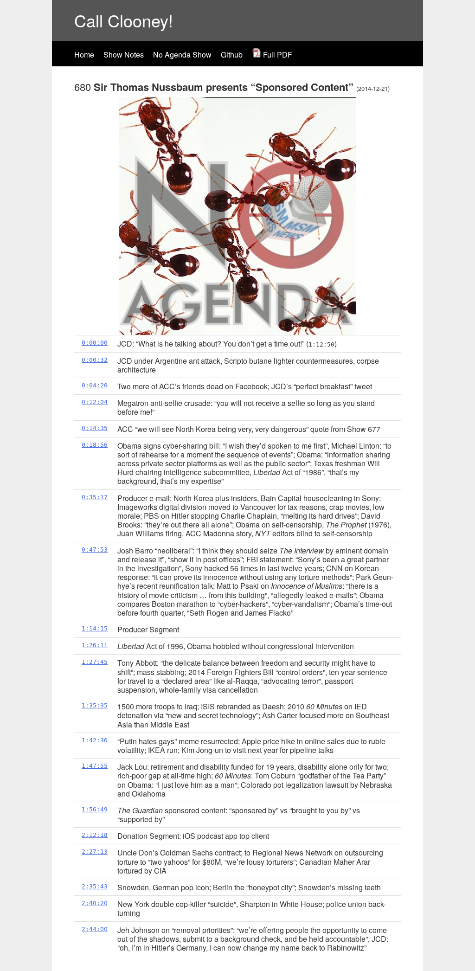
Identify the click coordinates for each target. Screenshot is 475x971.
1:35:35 (95, 705)
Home (84, 54)
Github (232, 54)
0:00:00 (95, 342)
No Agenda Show (182, 54)
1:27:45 (95, 661)
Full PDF (276, 54)
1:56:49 (95, 809)
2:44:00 (95, 929)
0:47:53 (95, 549)
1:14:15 (95, 628)
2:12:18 (95, 834)
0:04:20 (95, 385)
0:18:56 (95, 444)
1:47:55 (95, 765)
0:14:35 (95, 427)
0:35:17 (95, 497)
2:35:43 (95, 886)
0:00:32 (95, 359)
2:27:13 (95, 851)
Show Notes (123, 54)
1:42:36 (95, 740)
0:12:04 (95, 402)
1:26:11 (95, 645)
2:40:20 (95, 903)
